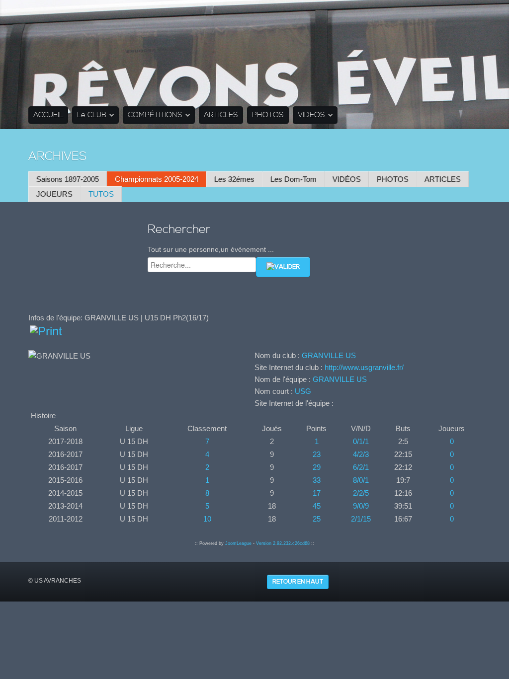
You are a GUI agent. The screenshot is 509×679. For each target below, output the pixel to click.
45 (317, 506)
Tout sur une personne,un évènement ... (211, 249)
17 (317, 493)
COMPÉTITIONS (155, 115)
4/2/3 (361, 454)
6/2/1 (361, 467)
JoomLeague (238, 543)
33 (317, 480)
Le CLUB (91, 115)
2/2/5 (361, 493)
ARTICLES (221, 115)
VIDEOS (311, 115)
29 (317, 467)
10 (207, 519)
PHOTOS (268, 115)
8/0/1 (361, 480)
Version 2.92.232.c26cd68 (283, 543)
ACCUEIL (48, 115)
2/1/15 (361, 519)
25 (317, 519)
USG (303, 391)
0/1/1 (361, 441)
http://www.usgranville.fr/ (364, 367)
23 (317, 454)
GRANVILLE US (329, 355)
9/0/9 (361, 506)
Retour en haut (297, 582)
